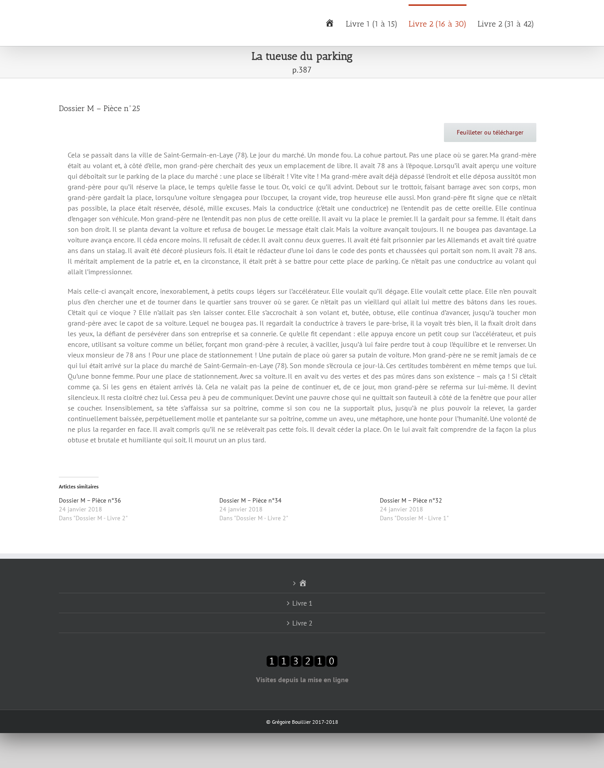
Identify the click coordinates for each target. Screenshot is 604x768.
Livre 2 (302, 622)
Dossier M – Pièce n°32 (411, 500)
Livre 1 (302, 603)
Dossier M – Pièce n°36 (90, 500)
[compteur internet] (302, 660)
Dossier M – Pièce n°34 (250, 500)
